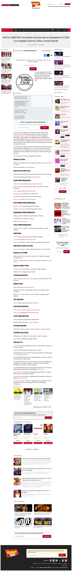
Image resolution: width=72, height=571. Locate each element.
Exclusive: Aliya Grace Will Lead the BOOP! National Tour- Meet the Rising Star (6, 57)
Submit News (54, 563)
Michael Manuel (18, 194)
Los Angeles (16, 30)
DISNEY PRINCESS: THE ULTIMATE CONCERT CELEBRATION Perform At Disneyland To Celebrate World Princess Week (22, 104)
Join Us (48, 563)
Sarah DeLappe (18, 237)
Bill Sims (20, 150)
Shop (44, 30)
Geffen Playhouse (19, 134)
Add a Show (62, 191)
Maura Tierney (17, 199)
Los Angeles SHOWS (59, 96)
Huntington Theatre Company (22, 136)
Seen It (18, 440)
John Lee (16, 303)
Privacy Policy (63, 567)
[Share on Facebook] (45, 55)
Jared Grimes (29, 279)
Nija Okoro (16, 206)
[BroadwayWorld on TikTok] (59, 560)
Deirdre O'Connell (32, 148)
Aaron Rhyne (17, 339)
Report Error (64, 565)
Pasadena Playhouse (36, 184)
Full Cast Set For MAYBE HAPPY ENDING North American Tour (6, 68)
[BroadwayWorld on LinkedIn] (56, 560)
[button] (69, 30)
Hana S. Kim (40, 369)
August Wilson (40, 150)
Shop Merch (6, 5)
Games (48, 30)
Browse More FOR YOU (62, 235)
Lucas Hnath (17, 249)
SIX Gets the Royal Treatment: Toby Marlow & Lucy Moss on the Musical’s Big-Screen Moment (62, 66)
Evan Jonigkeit (17, 191)
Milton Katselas (20, 376)
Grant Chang (17, 184)
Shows (23, 30)
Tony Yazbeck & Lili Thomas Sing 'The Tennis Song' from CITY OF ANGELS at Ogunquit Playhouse (61, 87)
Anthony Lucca (18, 269)
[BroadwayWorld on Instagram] (53, 560)
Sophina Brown (36, 177)
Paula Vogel (17, 242)
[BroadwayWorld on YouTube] (66, 560)
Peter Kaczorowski (19, 310)
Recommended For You (59, 198)
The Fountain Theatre (21, 354)
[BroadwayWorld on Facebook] (50, 560)
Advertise (35, 563)
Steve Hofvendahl (18, 186)
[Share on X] (48, 55)
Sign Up (33, 69)
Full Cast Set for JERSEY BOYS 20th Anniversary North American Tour (6, 89)
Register (58, 30)
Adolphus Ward (18, 209)
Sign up (66, 251)
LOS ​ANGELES (36, 8)
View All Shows (62, 188)
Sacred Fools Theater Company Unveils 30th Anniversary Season (20, 117)
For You (19, 386)
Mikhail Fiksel (17, 329)
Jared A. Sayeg (18, 312)
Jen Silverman (17, 239)
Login (64, 30)
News (20, 30)
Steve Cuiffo (17, 346)
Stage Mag (52, 30)
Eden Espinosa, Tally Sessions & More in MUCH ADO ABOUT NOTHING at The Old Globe (62, 77)
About (39, 563)
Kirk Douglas (45, 228)
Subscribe (47, 536)
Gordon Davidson (20, 381)
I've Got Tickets (18, 443)
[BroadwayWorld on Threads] (63, 560)
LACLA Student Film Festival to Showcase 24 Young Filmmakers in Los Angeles (21, 111)
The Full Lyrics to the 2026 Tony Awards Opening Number (36, 458)
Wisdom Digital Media (45, 567)
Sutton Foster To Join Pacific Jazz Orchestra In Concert (21, 97)
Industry (28, 30)
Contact (44, 563)
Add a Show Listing (14, 5)
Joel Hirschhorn (20, 372)
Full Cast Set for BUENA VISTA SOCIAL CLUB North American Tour (6, 79)
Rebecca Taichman (19, 294)
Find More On (32, 449)
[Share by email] (51, 55)
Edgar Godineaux (18, 279)
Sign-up (61, 4)
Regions (60, 563)
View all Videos (58, 92)
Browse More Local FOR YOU (42, 407)
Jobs (36, 30)
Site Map (65, 563)
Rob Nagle (16, 196)
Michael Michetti (22, 378)
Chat (32, 30)
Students (40, 30)
